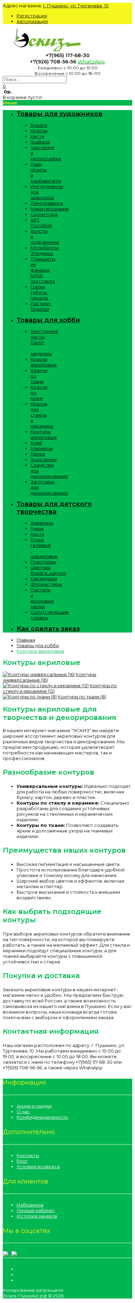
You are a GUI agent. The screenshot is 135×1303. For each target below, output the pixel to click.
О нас (23, 1111)
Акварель (41, 523)
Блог (22, 1161)
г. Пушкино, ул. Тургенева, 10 (76, 5)
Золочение (43, 459)
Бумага (38, 125)
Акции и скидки (34, 1106)
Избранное (30, 1205)
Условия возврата (38, 1166)
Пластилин (43, 562)
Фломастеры (46, 584)
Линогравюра (46, 203)
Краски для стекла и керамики (41, 415)
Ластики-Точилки (41, 306)
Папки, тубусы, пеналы (39, 292)
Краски (38, 130)
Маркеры (41, 448)
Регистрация (32, 15)
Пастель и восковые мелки (42, 598)
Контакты (28, 1155)
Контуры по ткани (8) (82, 696)
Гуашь (37, 528)
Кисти (37, 136)
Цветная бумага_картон (48, 570)
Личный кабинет (36, 1210)
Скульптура (43, 214)
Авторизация (32, 21)
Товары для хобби (38, 645)
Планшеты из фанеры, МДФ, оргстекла (42, 270)
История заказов (37, 1216)
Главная (26, 640)
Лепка (37, 454)
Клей (36, 442)
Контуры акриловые (43, 434)
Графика (40, 142)
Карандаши (43, 578)
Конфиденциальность (42, 1117)
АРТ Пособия (41, 222)
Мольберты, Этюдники (45, 250)
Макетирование (49, 208)
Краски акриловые (43, 361)
